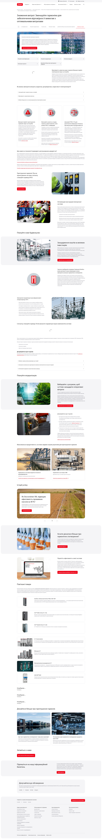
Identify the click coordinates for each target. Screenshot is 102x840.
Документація (37, 809)
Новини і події (71, 810)
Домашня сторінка (20, 9)
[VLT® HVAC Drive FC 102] (25, 616)
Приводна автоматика (56, 810)
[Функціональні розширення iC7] (25, 666)
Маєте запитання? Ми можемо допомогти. (26, 755)
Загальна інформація (41, 835)
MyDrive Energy (75, 142)
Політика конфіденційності (22, 835)
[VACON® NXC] (25, 678)
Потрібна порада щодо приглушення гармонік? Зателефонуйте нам (29, 168)
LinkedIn (20, 790)
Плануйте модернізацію (34, 26)
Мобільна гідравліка (20, 825)
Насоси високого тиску (56, 812)
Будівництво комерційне (21, 810)
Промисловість (20, 820)
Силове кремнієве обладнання (57, 815)
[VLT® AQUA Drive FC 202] (25, 628)
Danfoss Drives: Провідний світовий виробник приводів (50, 9)
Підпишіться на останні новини (78, 800)
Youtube (29, 802)
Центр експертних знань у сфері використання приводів (69, 9)
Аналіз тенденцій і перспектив (74, 812)
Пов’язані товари (52, 26)
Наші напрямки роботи (36, 9)
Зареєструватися (61, 772)
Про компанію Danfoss (28, 9)
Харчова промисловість (21, 818)
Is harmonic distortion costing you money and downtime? (27, 162)
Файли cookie (48, 835)
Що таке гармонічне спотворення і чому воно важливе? (27, 10)
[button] (71, 1)
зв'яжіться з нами (24, 140)
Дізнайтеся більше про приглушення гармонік (66, 26)
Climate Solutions (55, 809)
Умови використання (32, 835)
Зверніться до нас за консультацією (63, 439)
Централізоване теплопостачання (23, 814)
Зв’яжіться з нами (80, 26)
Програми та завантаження (39, 810)
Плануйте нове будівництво (22, 26)
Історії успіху (43, 26)
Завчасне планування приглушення (29, 48)
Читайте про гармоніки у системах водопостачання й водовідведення (31, 478)
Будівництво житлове (21, 812)
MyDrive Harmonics (53, 144)
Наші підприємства (56, 807)
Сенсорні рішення (55, 814)
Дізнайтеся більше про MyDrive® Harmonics (67, 572)
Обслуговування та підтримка (40, 807)
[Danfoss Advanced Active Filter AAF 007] (25, 602)
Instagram (36, 790)
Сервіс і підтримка (37, 814)
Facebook (27, 790)
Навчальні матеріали (38, 815)
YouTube (31, 790)
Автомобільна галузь (21, 809)
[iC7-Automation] (25, 642)
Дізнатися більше (21, 188)
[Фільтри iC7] (25, 654)
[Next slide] (57, 521)
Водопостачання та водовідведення (23, 829)
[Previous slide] (45, 521)
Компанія (70, 809)
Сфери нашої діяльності (22, 807)
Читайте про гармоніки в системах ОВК (60, 478)
